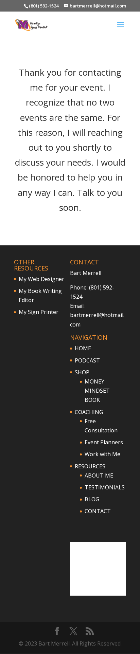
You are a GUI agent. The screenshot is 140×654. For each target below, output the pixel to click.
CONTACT (98, 511)
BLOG (92, 499)
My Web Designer (41, 279)
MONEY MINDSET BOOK (97, 391)
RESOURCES (90, 466)
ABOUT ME (99, 475)
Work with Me (102, 454)
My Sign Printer (38, 312)
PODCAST (87, 360)
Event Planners (104, 442)
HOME (83, 348)
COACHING (89, 412)
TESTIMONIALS (105, 487)
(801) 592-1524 (43, 6)
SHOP (82, 372)
